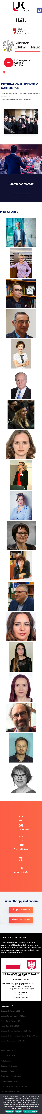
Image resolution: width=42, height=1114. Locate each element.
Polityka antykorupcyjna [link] (9, 1081)
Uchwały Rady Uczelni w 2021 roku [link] (13, 1041)
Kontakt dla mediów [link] (8, 1051)
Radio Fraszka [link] (6, 1061)
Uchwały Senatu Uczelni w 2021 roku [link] (13, 1016)
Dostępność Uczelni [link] (8, 1071)
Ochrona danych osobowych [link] (11, 1076)
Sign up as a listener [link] (22, 910)
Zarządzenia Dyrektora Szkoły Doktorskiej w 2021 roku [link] (20, 1036)
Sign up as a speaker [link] (22, 919)
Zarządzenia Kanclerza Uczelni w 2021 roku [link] (16, 1031)
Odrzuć (18, 1111)
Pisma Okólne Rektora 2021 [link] (10, 1021)
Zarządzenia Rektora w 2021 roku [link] (12, 1011)
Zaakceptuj (9, 1111)
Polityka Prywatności (30, 1111)
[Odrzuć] (40, 1104)
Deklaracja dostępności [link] (9, 1066)
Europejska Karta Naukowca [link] (10, 1091)
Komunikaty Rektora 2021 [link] (10, 1026)
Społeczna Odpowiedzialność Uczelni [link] (14, 1086)
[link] (39, 10)
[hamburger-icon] (3, 72)
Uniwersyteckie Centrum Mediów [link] (12, 1056)
